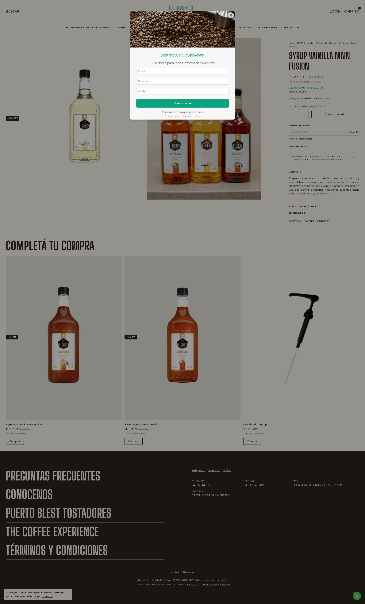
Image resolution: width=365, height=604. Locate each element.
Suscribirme (182, 103)
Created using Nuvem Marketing (183, 116)
